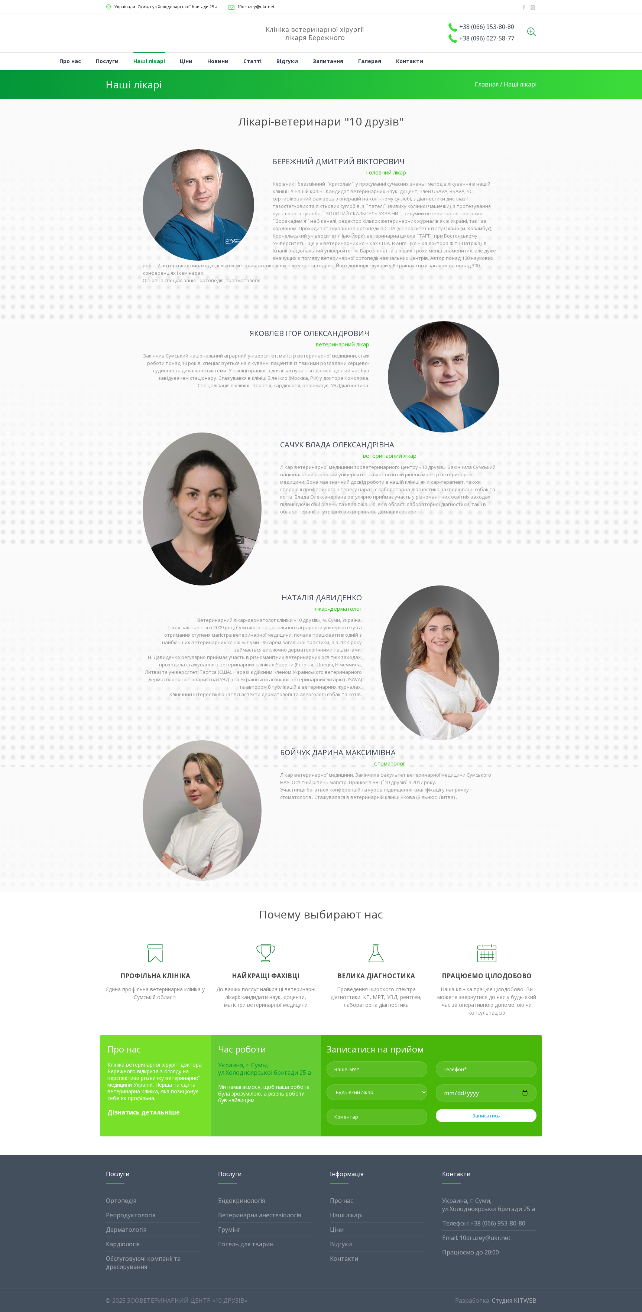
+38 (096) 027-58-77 (486, 38)
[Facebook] (523, 7)
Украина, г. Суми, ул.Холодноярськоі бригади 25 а (488, 1205)
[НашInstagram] (532, 7)
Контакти (344, 1258)
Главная (487, 84)
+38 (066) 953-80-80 (486, 27)
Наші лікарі (346, 1215)
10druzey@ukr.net (256, 6)
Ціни (337, 1229)
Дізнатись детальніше (143, 1112)
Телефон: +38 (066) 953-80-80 (483, 1223)
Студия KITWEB (514, 1300)
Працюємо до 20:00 (470, 1252)
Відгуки (341, 1244)
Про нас (341, 1201)
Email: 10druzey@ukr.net (476, 1238)
